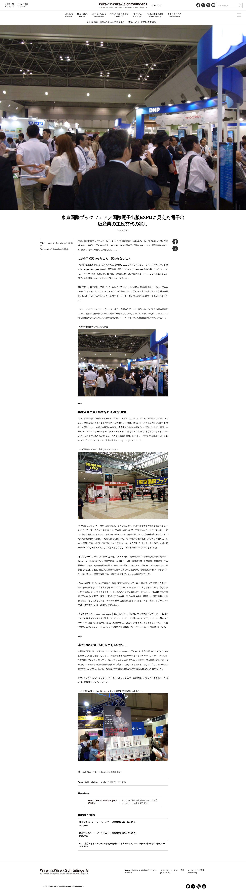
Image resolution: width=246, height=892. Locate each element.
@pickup (95, 782)
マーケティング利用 (196, 871)
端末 (87, 782)
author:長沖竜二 (108, 782)
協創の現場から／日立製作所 (112, 22)
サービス (122, 782)
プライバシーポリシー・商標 (172, 871)
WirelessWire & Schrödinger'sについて (141, 871)
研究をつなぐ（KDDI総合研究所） (142, 22)
